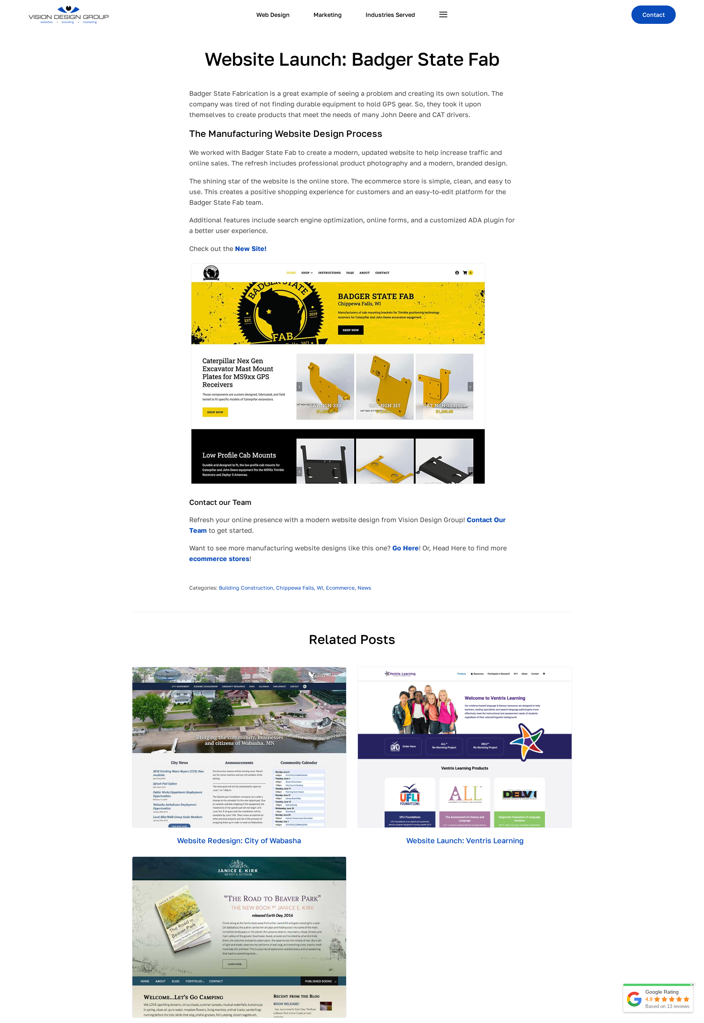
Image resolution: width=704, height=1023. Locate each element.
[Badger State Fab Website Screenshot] (338, 267)
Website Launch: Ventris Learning (465, 840)
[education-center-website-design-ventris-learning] (465, 670)
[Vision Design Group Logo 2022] (68, 9)
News (364, 588)
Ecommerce (340, 588)
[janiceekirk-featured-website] (239, 860)
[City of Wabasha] (239, 670)
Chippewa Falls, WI (299, 588)
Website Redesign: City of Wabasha (239, 840)
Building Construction (246, 588)
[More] (443, 15)
